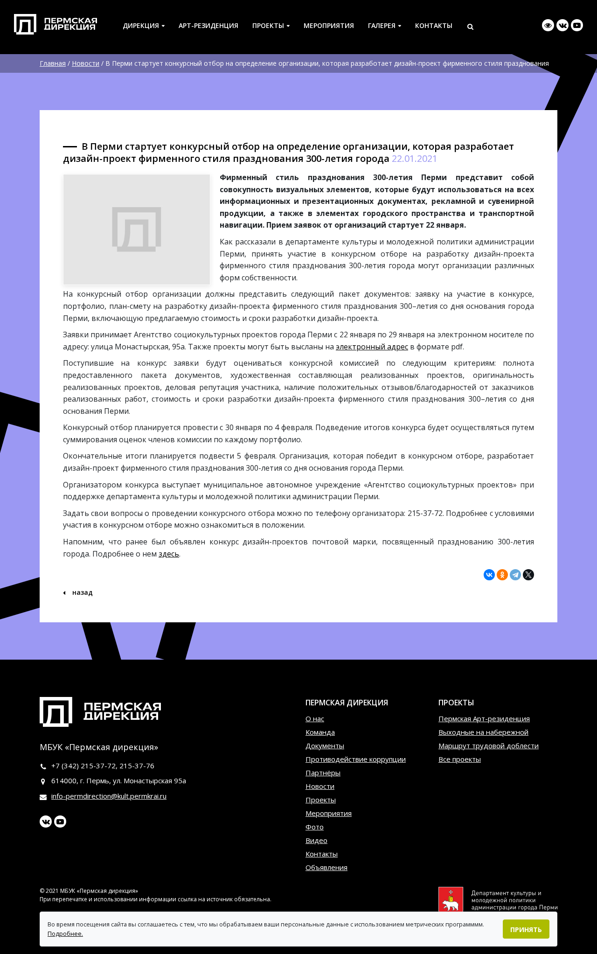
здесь (169, 554)
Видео (316, 840)
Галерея (382, 25)
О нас (314, 718)
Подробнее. (65, 933)
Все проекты (459, 759)
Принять (526, 929)
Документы (324, 745)
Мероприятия (329, 25)
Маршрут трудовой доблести (488, 745)
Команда (320, 732)
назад (81, 592)
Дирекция (141, 25)
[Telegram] (515, 574)
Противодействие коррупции (355, 759)
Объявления (326, 867)
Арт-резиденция (208, 25)
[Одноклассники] (502, 574)
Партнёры (322, 772)
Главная (53, 63)
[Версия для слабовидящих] (548, 25)
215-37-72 (98, 765)
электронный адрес (372, 346)
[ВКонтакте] (489, 574)
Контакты (433, 25)
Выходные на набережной (483, 732)
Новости (85, 63)
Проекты (268, 25)
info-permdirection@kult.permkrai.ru (109, 796)
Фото (314, 826)
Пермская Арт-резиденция (484, 718)
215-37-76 (136, 765)
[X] (528, 574)
